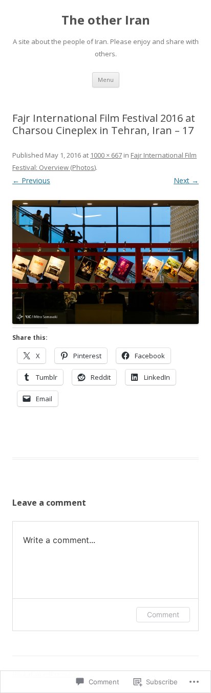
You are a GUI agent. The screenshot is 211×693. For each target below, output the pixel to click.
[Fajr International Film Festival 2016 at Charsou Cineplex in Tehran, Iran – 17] (105, 262)
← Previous (31, 180)
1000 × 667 (106, 155)
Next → (186, 180)
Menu (106, 79)
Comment (163, 614)
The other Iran (105, 20)
